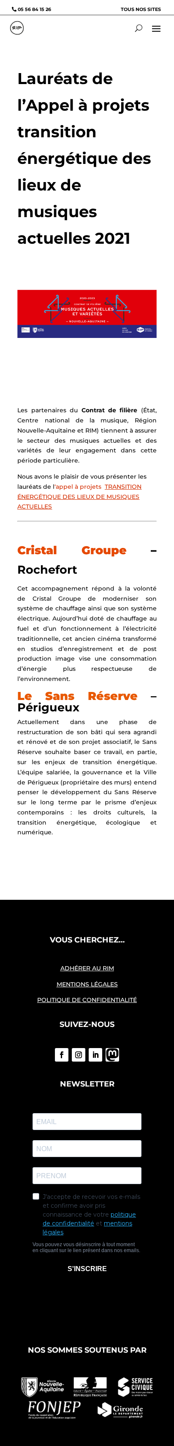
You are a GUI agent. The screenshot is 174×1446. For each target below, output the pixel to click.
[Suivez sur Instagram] (78, 1055)
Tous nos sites (141, 9)
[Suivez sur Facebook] (61, 1055)
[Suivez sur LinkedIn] (95, 1055)
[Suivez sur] (112, 1055)
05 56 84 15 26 (34, 9)
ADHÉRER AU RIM (87, 968)
